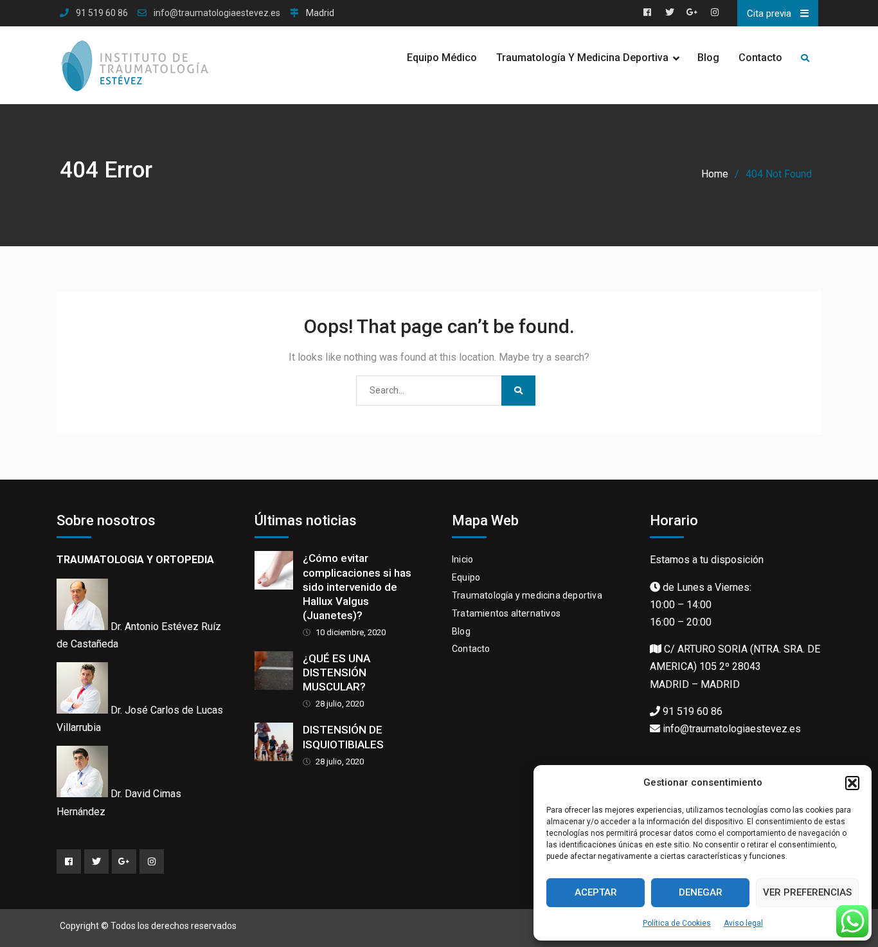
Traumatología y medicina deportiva (527, 595)
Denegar (700, 892)
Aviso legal (743, 923)
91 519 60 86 (102, 13)
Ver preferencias (807, 892)
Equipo (466, 577)
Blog (708, 57)
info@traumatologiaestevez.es (217, 13)
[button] (852, 783)
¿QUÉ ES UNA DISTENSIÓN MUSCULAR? (336, 672)
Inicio (462, 559)
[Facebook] (69, 861)
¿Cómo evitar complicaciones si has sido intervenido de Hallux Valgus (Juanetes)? (357, 586)
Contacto (760, 57)
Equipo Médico (442, 57)
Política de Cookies (677, 923)
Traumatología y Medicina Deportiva (582, 57)
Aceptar (596, 892)
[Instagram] (151, 861)
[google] (124, 861)
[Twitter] (96, 861)
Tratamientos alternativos (506, 613)
